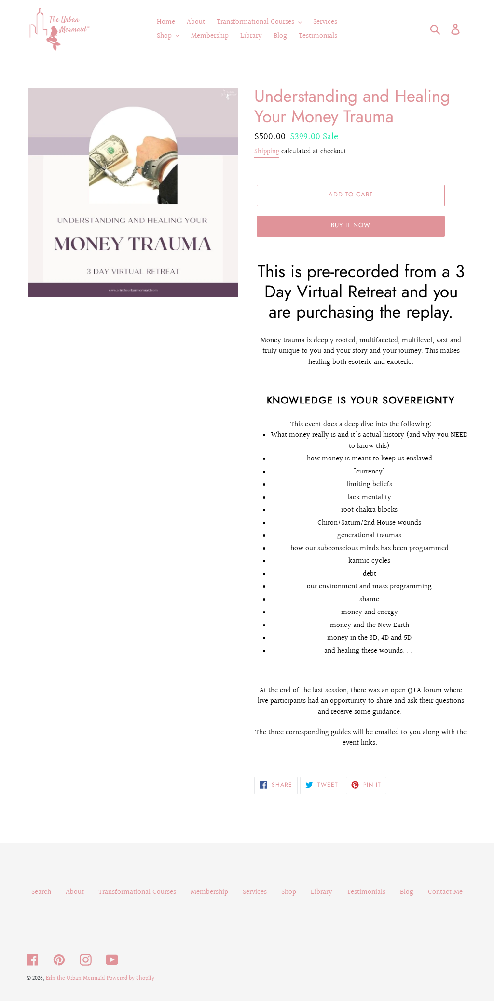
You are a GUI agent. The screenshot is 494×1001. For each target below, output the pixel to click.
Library (321, 892)
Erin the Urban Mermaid (75, 978)
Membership (209, 892)
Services (255, 892)
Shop (288, 892)
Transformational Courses (137, 892)
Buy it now (350, 225)
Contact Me (445, 892)
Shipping (266, 151)
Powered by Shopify (130, 978)
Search (41, 892)
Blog (406, 892)
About (75, 892)
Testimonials (366, 892)
